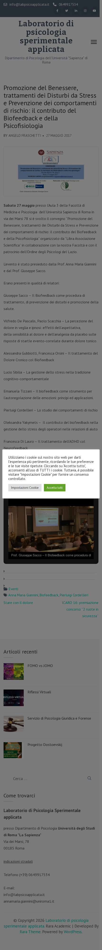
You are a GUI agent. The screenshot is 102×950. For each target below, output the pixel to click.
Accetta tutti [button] (55, 488)
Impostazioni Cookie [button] (25, 488)
